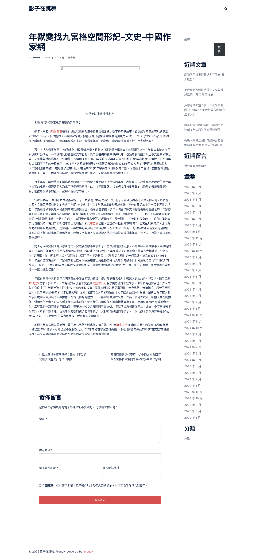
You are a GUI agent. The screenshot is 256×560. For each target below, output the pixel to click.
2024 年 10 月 (193, 328)
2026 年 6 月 (192, 199)
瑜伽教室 (56, 131)
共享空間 (92, 223)
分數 (187, 438)
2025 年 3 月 (192, 295)
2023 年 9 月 (192, 404)
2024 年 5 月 (192, 360)
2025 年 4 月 (192, 289)
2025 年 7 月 (192, 270)
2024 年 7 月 (192, 347)
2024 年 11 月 (193, 321)
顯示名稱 (46, 450)
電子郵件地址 (48, 468)
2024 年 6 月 (192, 353)
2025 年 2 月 (192, 302)
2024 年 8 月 (192, 341)
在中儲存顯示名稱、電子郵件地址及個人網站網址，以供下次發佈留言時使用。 (95, 485)
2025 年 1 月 (192, 308)
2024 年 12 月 (193, 315)
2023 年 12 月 (193, 392)
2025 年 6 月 (192, 276)
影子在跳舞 (43, 8)
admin (37, 57)
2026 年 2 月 (192, 225)
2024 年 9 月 (192, 334)
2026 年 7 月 (192, 193)
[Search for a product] (225, 8)
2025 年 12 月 (193, 238)
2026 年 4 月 (192, 212)
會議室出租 (99, 283)
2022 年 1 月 (192, 417)
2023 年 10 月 (193, 398)
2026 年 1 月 (192, 231)
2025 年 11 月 (193, 244)
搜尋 (187, 39)
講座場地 (121, 325)
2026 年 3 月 (192, 219)
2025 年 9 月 (192, 257)
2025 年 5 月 (192, 283)
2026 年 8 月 (192, 187)
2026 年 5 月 (192, 206)
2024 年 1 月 (192, 385)
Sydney (88, 551)
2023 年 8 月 (192, 411)
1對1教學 (34, 283)
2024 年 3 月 (192, 372)
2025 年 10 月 (193, 251)
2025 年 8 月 (192, 263)
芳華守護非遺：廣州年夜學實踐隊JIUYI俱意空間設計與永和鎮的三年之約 (204, 109)
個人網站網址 (111, 468)
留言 (43, 419)
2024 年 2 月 (192, 379)
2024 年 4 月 (192, 366)
